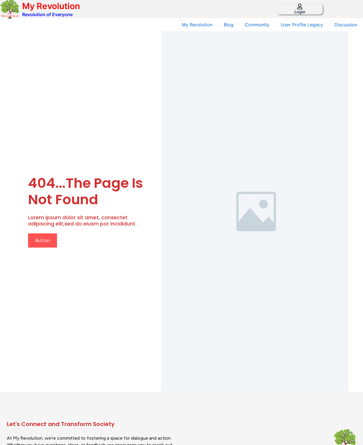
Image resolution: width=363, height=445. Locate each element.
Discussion (345, 24)
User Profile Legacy (302, 24)
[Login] (300, 6)
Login (299, 11)
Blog (228, 24)
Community (257, 24)
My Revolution (51, 6)
